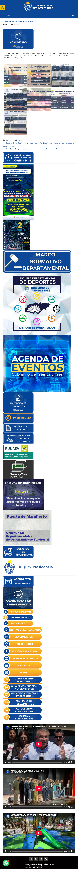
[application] (39, 744)
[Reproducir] (6, 762)
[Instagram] (36, 859)
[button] (2, 7)
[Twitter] (41, 859)
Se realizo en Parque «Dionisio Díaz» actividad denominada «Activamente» (32, 149)
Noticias (19, 140)
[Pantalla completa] (72, 762)
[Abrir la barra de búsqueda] (73, 15)
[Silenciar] (69, 762)
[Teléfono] (46, 859)
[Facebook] (31, 859)
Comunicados (11, 140)
